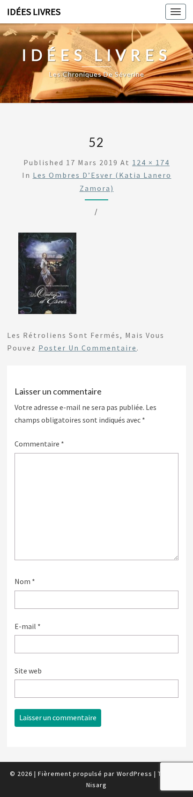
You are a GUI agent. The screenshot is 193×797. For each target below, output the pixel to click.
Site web (28, 670)
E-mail (28, 626)
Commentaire (39, 443)
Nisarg (96, 785)
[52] (47, 276)
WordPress (134, 773)
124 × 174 (151, 162)
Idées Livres (33, 11)
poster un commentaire (87, 347)
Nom (25, 581)
